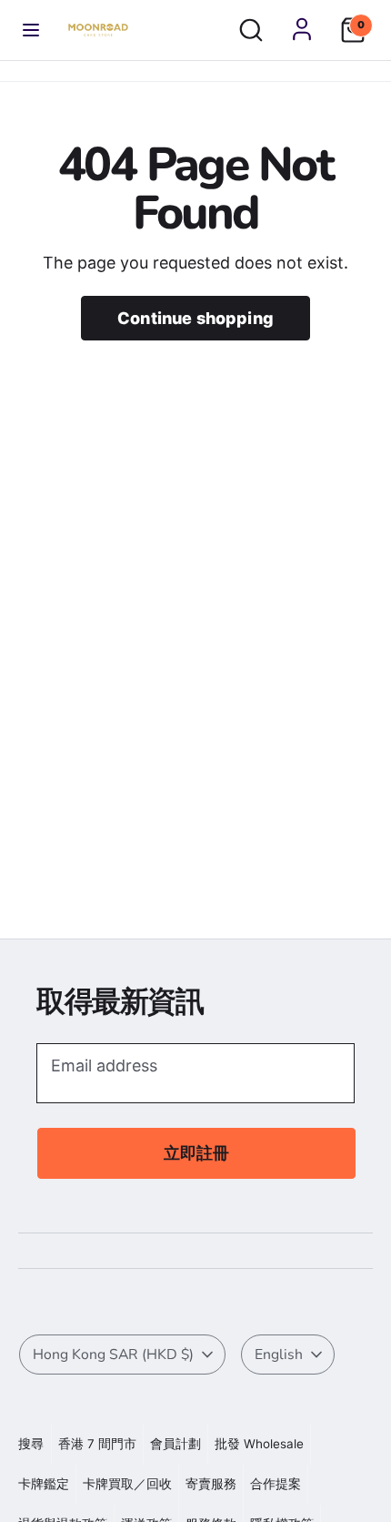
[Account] (302, 29)
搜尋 (31, 1443)
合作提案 (275, 1483)
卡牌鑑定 (43, 1483)
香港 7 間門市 (97, 1443)
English (279, 1354)
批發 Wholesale (259, 1443)
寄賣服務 (210, 1483)
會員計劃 (175, 1443)
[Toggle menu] (31, 30)
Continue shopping (195, 318)
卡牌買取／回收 (127, 1483)
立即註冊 (197, 1152)
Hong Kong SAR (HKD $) (113, 1354)
